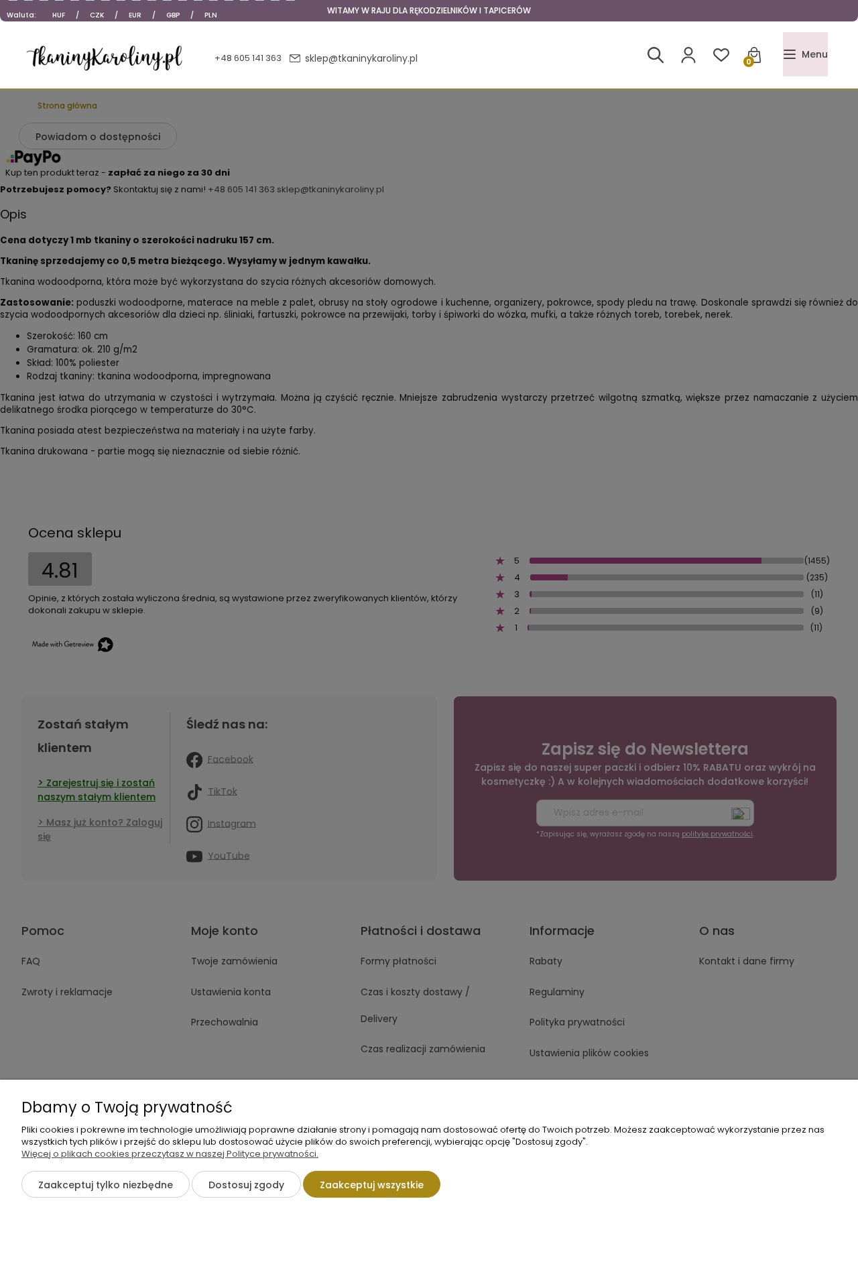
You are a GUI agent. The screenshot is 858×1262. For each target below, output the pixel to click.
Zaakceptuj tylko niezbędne (105, 1185)
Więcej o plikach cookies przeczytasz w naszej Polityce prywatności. (169, 1153)
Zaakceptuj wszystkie (372, 1185)
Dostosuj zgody (246, 1185)
